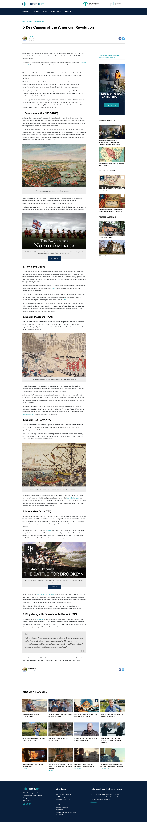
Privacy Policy (59, 810)
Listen (36, 12)
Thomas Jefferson (28, 414)
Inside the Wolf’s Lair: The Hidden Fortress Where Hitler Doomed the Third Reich (110, 740)
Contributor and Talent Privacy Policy (66, 812)
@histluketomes (32, 41)
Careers (58, 804)
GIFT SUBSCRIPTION (94, 3)
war (69, 658)
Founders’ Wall (60, 815)
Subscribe (56, 12)
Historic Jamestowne (105, 237)
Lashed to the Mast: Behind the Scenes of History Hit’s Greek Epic (60, 715)
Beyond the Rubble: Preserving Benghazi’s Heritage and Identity (84, 765)
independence (42, 91)
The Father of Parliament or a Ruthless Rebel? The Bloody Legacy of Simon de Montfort (60, 766)
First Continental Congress (45, 594)
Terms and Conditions (62, 807)
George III (39, 619)
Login (68, 12)
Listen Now (54, 587)
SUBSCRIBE (118, 3)
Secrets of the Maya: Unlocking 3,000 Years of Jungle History (33, 739)
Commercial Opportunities (63, 799)
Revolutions (111, 57)
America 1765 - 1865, (105, 55)
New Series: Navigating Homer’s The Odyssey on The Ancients (85, 715)
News (57, 802)
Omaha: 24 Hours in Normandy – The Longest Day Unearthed (85, 739)
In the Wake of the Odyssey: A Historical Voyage (31, 715)
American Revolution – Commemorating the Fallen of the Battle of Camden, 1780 (111, 210)
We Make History (60, 797)
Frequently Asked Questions (63, 794)
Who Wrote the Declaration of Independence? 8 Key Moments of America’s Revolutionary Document (109, 142)
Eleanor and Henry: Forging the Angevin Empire (58, 739)
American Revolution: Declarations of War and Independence (111, 715)
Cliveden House (104, 256)
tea (65, 300)
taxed (53, 288)
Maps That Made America (107, 191)
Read (45, 12)
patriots (48, 530)
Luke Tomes (32, 37)
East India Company (73, 498)
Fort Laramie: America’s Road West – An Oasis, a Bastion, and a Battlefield (111, 765)
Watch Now (54, 258)
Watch (25, 12)
